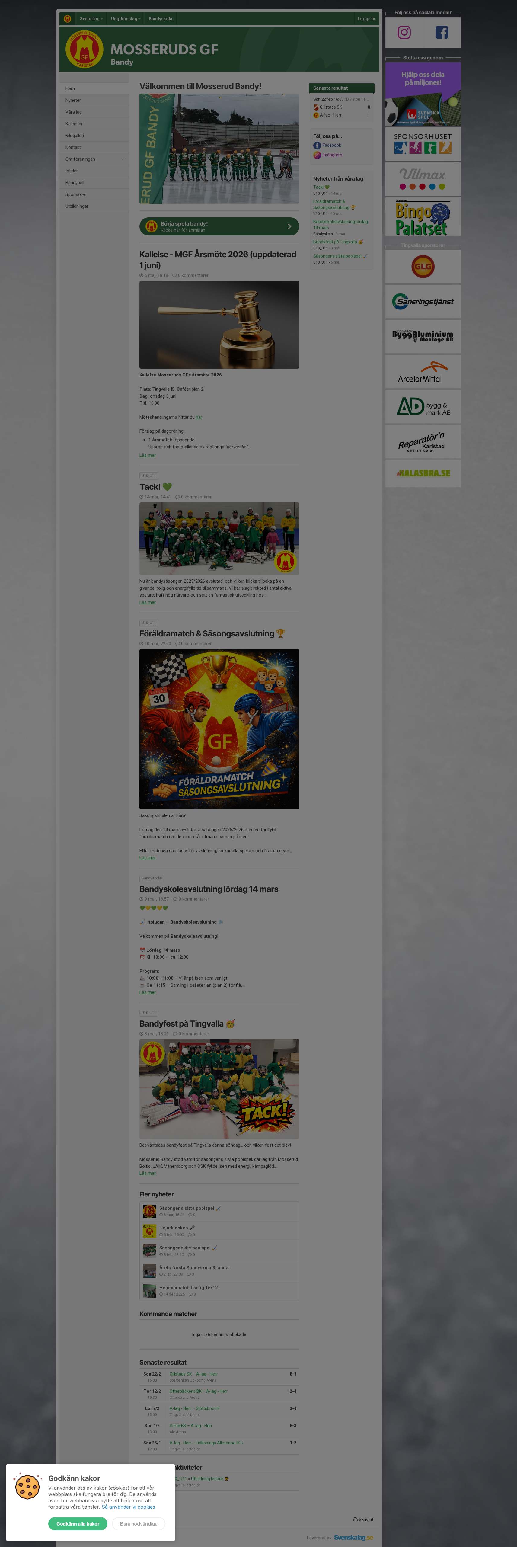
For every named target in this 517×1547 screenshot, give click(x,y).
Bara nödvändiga (138, 1524)
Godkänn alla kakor (77, 1524)
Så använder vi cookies (128, 1507)
